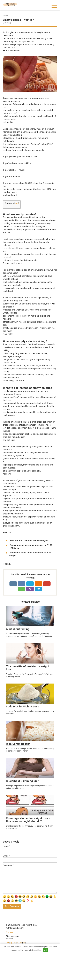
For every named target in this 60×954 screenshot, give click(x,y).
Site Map (9, 932)
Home (5, 16)
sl (17, 942)
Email (6, 856)
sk (15, 942)
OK (45, 950)
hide (16, 203)
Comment (8, 865)
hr (24, 942)
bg (11, 942)
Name (6, 846)
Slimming (7, 23)
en (7, 942)
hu (21, 942)
